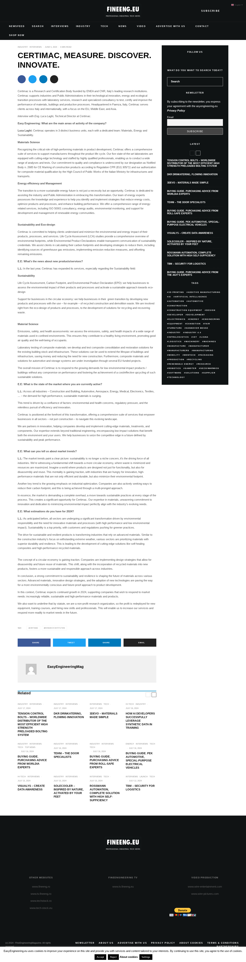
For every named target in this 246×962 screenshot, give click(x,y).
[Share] (22, 79)
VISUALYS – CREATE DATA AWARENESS (31, 787)
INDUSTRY (83, 26)
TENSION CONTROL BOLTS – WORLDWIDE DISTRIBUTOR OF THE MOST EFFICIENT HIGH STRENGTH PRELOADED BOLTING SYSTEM (33, 724)
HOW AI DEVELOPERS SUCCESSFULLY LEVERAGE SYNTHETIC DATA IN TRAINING (140, 720)
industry (175, 332)
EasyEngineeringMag (65, 667)
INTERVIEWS (60, 26)
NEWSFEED (17, 26)
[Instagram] (20, 11)
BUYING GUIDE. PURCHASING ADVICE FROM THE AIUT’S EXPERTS (192, 273)
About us (106, 943)
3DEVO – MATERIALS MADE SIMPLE (103, 715)
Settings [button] (146, 957)
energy (194, 319)
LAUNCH (144, 776)
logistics (175, 341)
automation (176, 301)
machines (210, 341)
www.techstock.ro (41, 900)
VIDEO (141, 26)
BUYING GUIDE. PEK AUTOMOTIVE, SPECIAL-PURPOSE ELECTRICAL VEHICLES (139, 760)
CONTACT (202, 26)
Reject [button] (113, 957)
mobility (174, 355)
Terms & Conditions (223, 943)
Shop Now (16, 35)
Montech (190, 355)
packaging (207, 355)
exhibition (194, 324)
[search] (219, 81)
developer (176, 315)
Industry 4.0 (193, 332)
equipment (176, 324)
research (204, 364)
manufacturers (179, 350)
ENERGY (130, 744)
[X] (14, 11)
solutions (192, 373)
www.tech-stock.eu (41, 907)
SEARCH (38, 26)
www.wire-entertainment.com (205, 886)
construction (178, 306)
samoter (190, 368)
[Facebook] (8, 11)
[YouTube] (25, 11)
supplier (209, 373)
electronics (177, 319)
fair (207, 324)
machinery (193, 341)
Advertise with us (132, 943)
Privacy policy (163, 943)
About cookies (191, 943)
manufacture (177, 346)
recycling (195, 359)
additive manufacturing (204, 292)
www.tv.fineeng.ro (41, 893)
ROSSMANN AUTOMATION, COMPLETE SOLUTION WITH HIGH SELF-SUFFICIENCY (105, 793)
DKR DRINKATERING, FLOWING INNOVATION (69, 715)
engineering (211, 319)
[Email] (54, 79)
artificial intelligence (191, 297)
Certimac (34, 628)
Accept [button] (100, 957)
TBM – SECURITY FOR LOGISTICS (140, 787)
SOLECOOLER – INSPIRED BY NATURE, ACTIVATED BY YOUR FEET (69, 791)
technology (177, 377)
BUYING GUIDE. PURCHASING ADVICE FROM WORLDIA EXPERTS (32, 762)
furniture (175, 328)
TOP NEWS (30, 747)
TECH (104, 26)
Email (170, 117)
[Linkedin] (31, 11)
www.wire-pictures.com (205, 893)
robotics (175, 368)
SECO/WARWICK (209, 368)
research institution (55, 628)
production (176, 359)
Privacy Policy (176, 110)
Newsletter (85, 943)
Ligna (204, 337)
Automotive (196, 301)
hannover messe (197, 328)
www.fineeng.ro (41, 886)
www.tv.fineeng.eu (123, 886)
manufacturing (203, 350)
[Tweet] (32, 79)
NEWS (122, 26)
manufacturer (199, 346)
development (196, 315)
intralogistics (179, 337)
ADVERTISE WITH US (170, 26)
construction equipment (185, 310)
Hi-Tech (130, 704)
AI (170, 297)
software (175, 373)
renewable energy (181, 364)
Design (210, 310)
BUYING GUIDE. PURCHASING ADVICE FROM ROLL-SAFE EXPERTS (104, 762)
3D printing (176, 292)
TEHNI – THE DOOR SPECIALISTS (66, 755)
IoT (195, 337)
